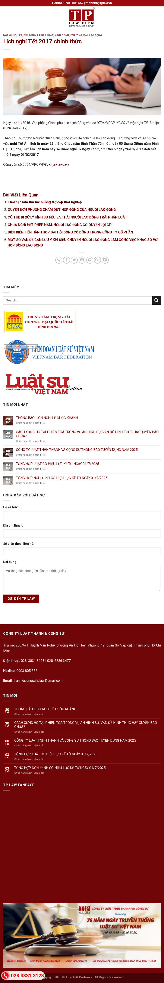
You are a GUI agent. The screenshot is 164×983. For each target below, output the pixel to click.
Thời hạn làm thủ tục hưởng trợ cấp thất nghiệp (45, 202)
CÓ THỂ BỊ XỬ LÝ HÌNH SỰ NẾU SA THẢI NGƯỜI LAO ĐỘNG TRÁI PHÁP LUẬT (67, 217)
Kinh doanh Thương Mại (71, 35)
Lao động (95, 35)
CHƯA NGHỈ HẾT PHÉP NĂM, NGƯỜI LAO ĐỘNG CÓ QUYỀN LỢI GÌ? (60, 225)
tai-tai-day (60, 164)
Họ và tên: (10, 507)
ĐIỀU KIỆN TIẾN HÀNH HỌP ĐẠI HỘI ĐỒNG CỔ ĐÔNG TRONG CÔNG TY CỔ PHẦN (70, 232)
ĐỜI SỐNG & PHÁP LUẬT (38, 35)
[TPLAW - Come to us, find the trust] (82, 17)
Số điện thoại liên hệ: (18, 544)
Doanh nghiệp (12, 35)
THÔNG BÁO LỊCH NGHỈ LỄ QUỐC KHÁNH (47, 418)
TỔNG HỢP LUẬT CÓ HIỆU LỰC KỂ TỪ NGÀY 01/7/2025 (57, 464)
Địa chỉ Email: (13, 525)
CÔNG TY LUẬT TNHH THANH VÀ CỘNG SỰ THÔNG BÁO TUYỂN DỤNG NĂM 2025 (77, 450)
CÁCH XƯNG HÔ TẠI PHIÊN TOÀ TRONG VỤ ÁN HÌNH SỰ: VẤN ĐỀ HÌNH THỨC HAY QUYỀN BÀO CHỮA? (87, 434)
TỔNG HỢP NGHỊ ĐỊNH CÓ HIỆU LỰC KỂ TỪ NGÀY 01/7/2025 (61, 478)
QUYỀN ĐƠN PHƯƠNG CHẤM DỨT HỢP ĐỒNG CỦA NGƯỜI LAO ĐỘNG (62, 210)
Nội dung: (10, 562)
